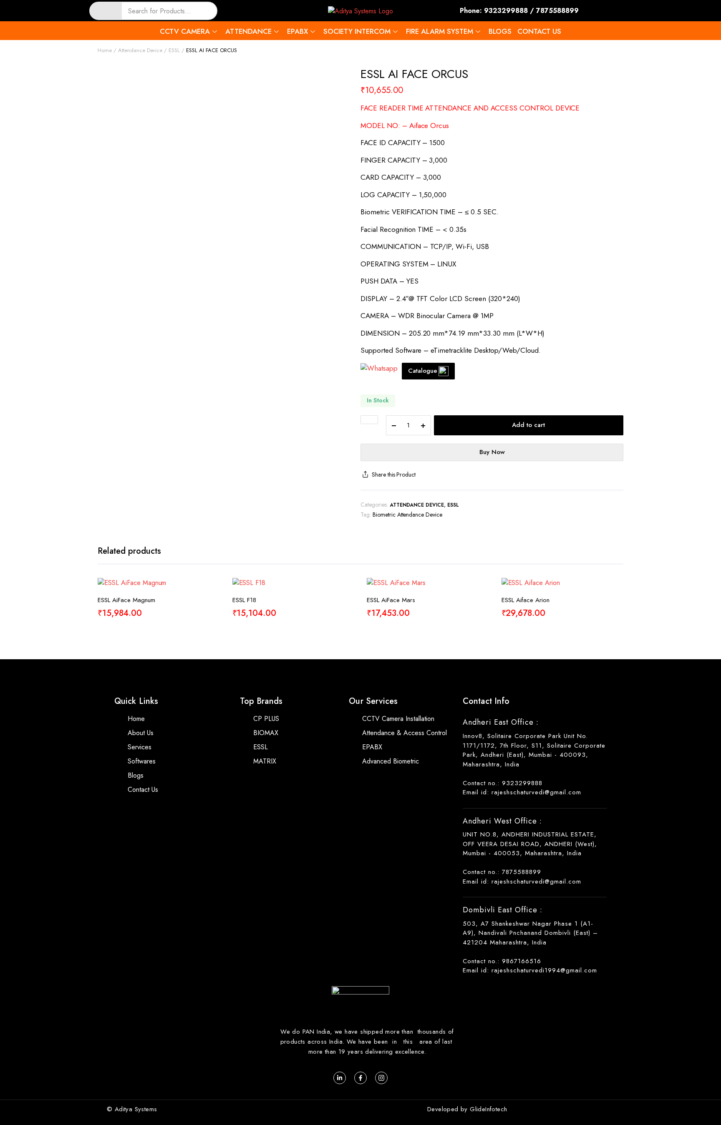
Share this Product (394, 474)
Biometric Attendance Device (407, 514)
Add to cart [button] (213, 618)
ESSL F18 (244, 600)
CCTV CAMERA (185, 31)
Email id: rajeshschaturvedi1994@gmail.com (530, 970)
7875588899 (557, 10)
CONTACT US (539, 31)
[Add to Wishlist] (369, 419)
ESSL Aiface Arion (526, 600)
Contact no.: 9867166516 (502, 961)
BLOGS (500, 31)
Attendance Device (140, 50)
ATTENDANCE (248, 31)
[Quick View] (213, 601)
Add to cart (528, 424)
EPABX (297, 31)
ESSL (174, 50)
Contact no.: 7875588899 (502, 871)
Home (105, 50)
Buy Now (492, 452)
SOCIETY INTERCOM (357, 31)
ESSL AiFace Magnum (126, 600)
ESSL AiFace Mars (391, 600)
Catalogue (422, 370)
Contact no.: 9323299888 (502, 783)
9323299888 (506, 10)
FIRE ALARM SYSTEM (439, 31)
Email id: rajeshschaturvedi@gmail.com (522, 792)
